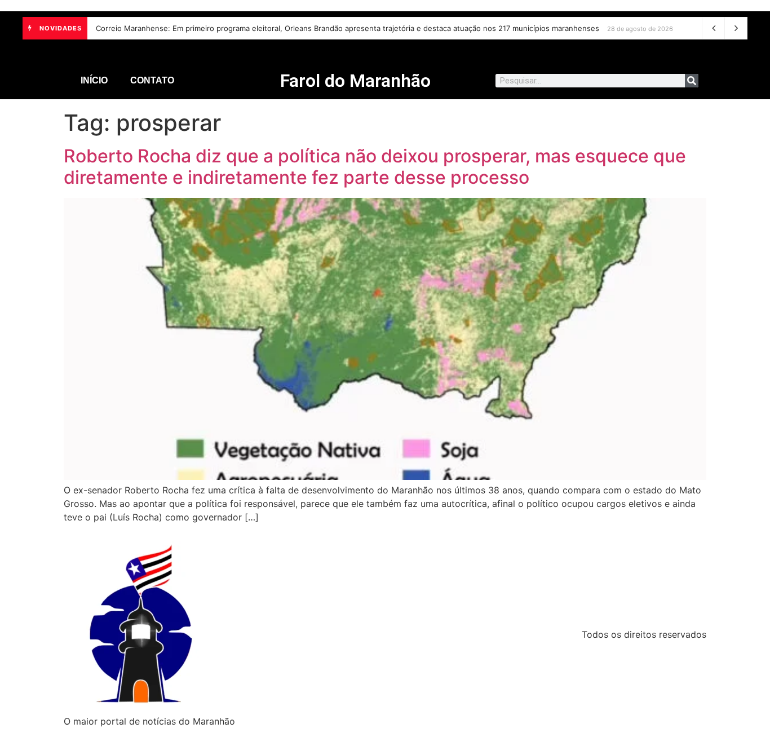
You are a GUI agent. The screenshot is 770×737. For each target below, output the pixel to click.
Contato (152, 80)
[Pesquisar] (691, 80)
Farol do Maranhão (355, 80)
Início (94, 80)
